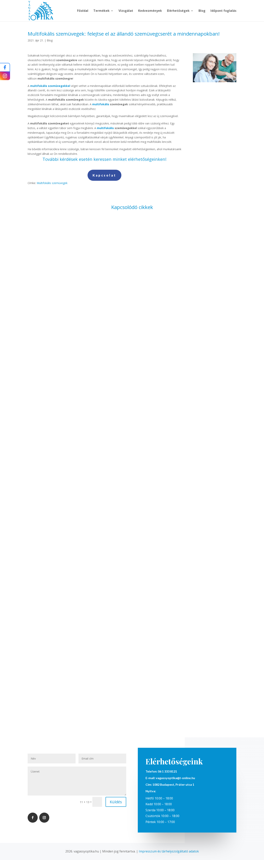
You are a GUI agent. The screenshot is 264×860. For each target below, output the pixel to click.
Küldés (116, 801)
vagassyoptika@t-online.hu (175, 778)
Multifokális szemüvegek (52, 183)
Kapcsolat (104, 175)
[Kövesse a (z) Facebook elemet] (33, 818)
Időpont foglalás (223, 11)
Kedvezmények (150, 11)
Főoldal (82, 11)
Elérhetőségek (178, 11)
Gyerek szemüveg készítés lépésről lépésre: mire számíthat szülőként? (132, 692)
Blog (201, 11)
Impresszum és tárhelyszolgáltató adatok (169, 851)
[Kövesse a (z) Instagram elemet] (44, 818)
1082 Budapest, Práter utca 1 (173, 784)
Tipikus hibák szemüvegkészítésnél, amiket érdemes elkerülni (132, 525)
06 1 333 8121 (167, 771)
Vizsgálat (125, 11)
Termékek (101, 11)
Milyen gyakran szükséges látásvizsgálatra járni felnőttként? (132, 357)
